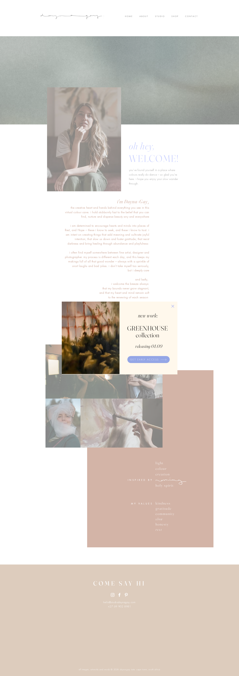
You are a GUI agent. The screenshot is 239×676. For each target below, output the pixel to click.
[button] (172, 306)
